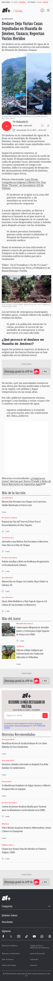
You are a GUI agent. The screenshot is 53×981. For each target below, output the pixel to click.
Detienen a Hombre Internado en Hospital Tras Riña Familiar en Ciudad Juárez (25, 766)
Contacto (33, 965)
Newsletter (7, 922)
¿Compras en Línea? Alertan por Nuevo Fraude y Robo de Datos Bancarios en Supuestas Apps (26, 481)
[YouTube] (34, 936)
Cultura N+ (34, 960)
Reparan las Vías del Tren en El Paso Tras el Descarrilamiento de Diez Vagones (21, 523)
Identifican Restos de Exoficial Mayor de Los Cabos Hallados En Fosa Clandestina (24, 745)
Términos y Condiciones (11, 954)
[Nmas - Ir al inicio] (6, 10)
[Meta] (3, 936)
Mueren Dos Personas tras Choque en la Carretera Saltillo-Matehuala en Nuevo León (24, 503)
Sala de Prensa (7, 960)
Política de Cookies (9, 965)
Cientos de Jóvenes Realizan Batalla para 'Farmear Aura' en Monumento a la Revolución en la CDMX (24, 808)
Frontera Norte (9, 517)
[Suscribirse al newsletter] (45, 715)
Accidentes (7, 497)
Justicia (20, 646)
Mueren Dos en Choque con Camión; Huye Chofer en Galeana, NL (25, 583)
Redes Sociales (9, 557)
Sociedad (6, 781)
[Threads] (49, 936)
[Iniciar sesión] (42, 10)
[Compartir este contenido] (48, 126)
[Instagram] (18, 936)
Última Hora (8, 845)
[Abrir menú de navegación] (48, 10)
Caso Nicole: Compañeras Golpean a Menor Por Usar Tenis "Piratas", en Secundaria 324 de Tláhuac (24, 184)
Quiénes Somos (9, 915)
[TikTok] (26, 936)
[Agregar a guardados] (42, 126)
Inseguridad (8, 739)
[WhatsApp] (41, 936)
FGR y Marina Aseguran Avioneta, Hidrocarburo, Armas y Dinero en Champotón (26, 829)
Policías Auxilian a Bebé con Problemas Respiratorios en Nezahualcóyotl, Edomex (25, 563)
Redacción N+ (22, 121)
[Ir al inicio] (26, 898)
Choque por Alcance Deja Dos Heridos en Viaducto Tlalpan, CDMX (24, 850)
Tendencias (8, 537)
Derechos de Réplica (9, 946)
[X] (11, 936)
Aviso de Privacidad (22, 726)
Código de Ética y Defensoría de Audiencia (39, 947)
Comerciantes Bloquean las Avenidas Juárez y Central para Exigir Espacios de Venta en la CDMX (32, 631)
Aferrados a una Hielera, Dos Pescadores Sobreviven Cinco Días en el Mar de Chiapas (25, 543)
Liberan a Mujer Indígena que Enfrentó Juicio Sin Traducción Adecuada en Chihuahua (29, 653)
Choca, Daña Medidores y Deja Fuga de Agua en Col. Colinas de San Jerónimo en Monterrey (24, 603)
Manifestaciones (24, 623)
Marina (5, 823)
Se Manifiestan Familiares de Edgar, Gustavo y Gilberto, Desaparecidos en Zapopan (26, 787)
